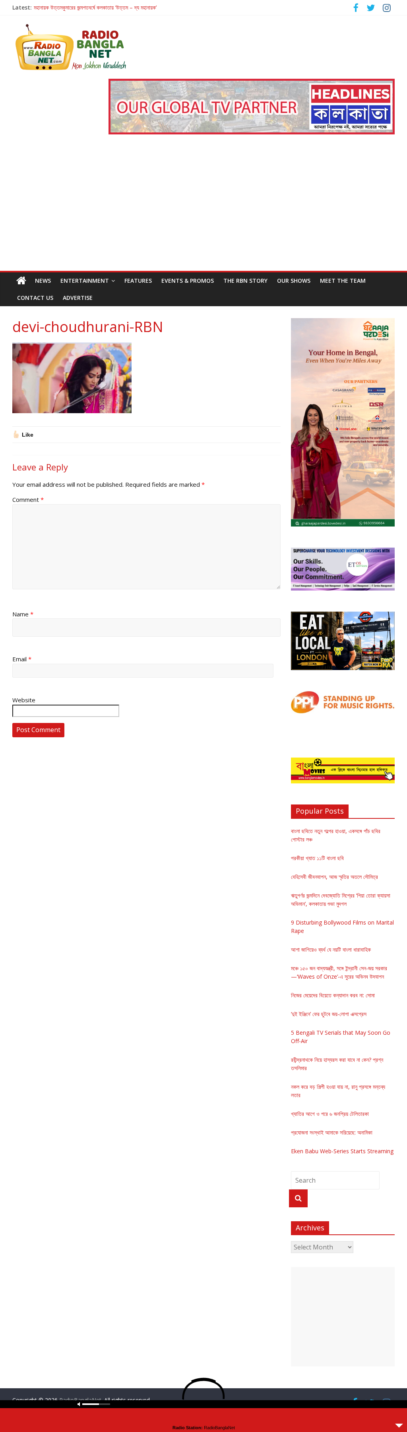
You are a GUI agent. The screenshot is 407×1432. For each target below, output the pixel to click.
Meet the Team (343, 280)
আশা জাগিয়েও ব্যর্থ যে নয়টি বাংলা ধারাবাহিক (331, 949)
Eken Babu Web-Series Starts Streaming (342, 1151)
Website (23, 700)
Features (138, 280)
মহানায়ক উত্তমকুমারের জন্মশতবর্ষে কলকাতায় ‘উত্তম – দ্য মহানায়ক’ (95, 7)
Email (21, 659)
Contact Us (35, 297)
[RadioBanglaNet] (21, 280)
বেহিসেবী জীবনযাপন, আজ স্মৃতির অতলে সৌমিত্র (334, 876)
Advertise (78, 297)
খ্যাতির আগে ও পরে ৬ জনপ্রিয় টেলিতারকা (330, 1113)
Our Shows (293, 280)
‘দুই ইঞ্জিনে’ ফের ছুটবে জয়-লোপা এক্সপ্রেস (328, 1014)
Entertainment (84, 280)
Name (22, 614)
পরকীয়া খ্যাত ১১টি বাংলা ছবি (317, 858)
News (43, 280)
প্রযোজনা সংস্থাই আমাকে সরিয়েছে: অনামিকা (331, 1132)
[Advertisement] (203, 211)
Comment (28, 499)
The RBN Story (245, 280)
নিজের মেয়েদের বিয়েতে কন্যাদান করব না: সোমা (333, 995)
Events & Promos (187, 280)
